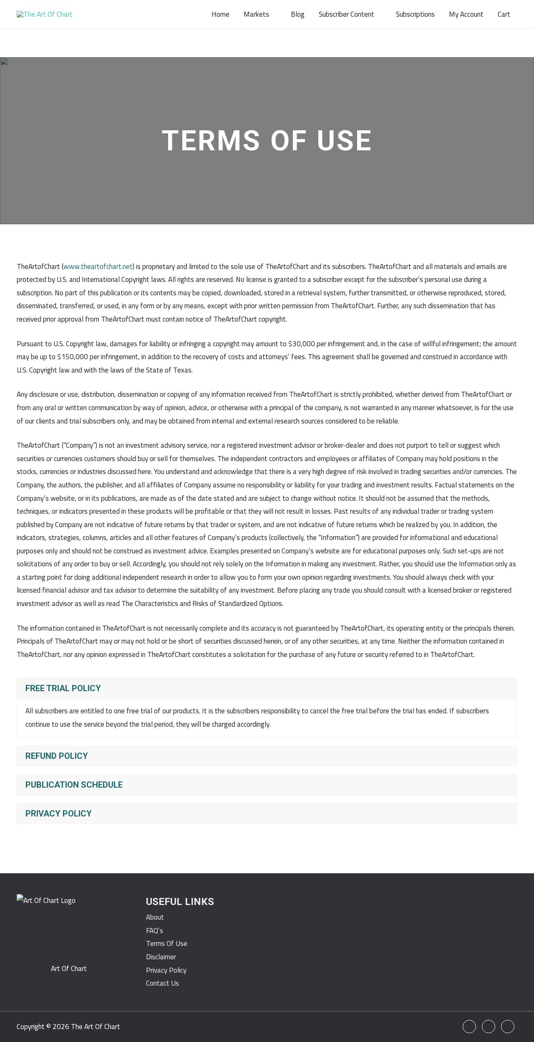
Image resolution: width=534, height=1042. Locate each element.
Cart (504, 14)
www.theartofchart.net (98, 266)
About (155, 917)
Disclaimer (161, 956)
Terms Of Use (166, 943)
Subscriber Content (346, 14)
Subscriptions (415, 14)
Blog (298, 14)
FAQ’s (154, 930)
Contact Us (162, 983)
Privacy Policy (166, 970)
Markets (256, 14)
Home (220, 14)
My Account (466, 14)
